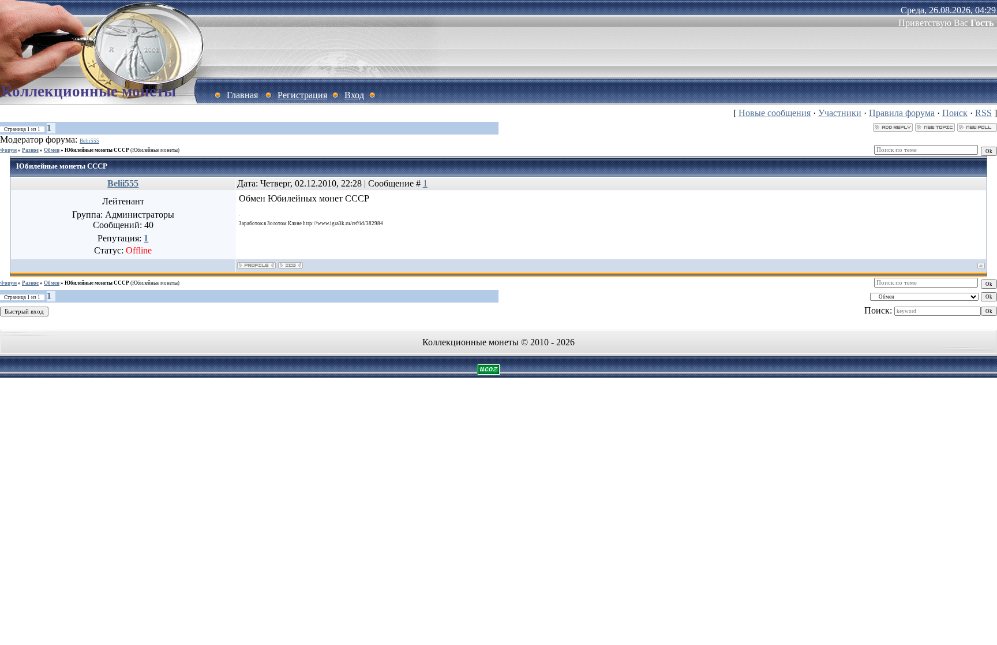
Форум (8, 150)
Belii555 (89, 141)
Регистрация (302, 95)
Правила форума (902, 113)
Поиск (955, 113)
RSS (983, 113)
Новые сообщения (775, 113)
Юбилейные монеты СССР (97, 150)
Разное (30, 150)
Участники (839, 113)
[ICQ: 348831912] (290, 265)
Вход (354, 95)
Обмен (51, 150)
